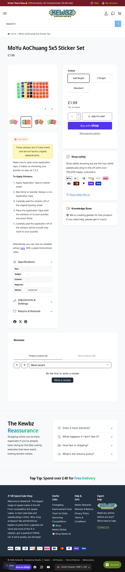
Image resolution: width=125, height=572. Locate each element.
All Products (58, 560)
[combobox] (62, 24)
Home (13, 34)
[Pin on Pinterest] (26, 322)
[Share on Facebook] (15, 322)
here (22, 248)
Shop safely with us (80, 194)
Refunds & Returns (84, 509)
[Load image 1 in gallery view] (13, 122)
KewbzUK (19, 560)
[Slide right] (51, 108)
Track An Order (60, 513)
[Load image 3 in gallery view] (39, 122)
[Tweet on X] (20, 322)
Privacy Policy (82, 513)
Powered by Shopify (32, 560)
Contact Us (103, 527)
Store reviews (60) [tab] (87, 356)
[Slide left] (45, 108)
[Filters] (24, 365)
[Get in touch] (112, 13)
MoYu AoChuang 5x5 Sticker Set (34, 34)
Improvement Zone (62, 509)
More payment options (90, 133)
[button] (5, 13)
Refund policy (88, 560)
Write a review (62, 380)
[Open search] (17, 365)
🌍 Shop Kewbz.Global (59, 527)
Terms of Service (73, 560)
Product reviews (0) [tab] (38, 356)
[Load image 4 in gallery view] (52, 122)
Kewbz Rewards (83, 505)
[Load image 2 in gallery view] (26, 122)
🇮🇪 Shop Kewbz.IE (61, 533)
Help (96, 3)
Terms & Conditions (80, 519)
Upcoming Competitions (59, 519)
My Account (111, 3)
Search (47, 560)
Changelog (57, 505)
